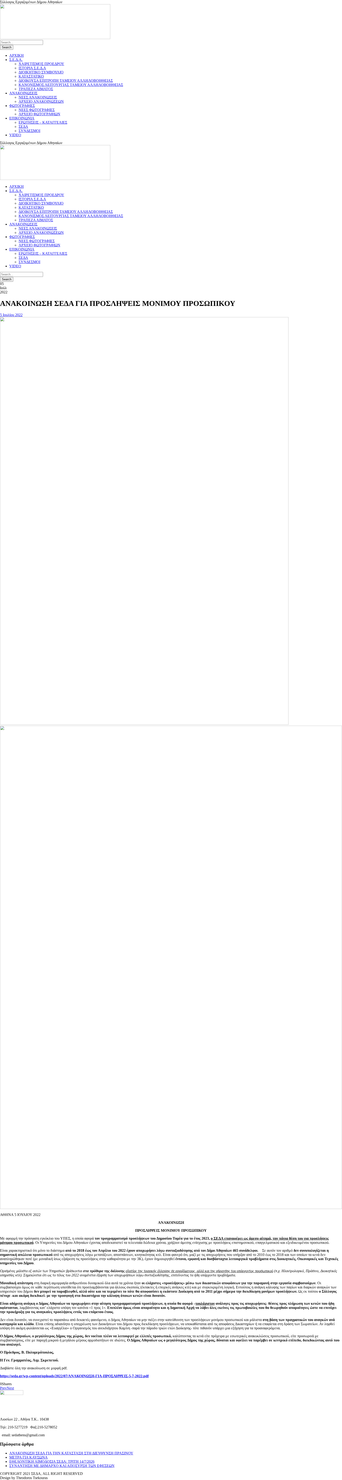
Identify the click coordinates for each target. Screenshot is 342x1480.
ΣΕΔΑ (23, 127)
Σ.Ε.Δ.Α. (16, 60)
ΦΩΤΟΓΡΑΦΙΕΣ (22, 106)
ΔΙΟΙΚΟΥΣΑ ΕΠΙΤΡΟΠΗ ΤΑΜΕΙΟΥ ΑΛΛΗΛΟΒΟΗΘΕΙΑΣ (66, 81)
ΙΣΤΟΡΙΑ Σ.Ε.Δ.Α (32, 68)
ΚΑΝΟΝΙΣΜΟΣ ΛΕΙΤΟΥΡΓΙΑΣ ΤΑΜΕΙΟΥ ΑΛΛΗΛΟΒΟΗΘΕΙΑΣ (71, 85)
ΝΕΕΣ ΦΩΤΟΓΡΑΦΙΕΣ (37, 110)
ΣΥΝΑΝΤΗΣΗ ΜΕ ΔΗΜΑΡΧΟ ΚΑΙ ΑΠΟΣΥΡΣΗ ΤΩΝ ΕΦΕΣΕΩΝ (61, 1466)
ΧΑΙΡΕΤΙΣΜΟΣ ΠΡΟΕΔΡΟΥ (41, 64)
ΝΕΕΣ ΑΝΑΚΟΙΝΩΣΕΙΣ (38, 97)
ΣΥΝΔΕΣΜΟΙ (29, 131)
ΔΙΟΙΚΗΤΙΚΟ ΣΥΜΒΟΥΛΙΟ (41, 72)
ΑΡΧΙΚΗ (16, 55)
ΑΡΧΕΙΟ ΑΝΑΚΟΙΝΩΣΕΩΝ (41, 101)
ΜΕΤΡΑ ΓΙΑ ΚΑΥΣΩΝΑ (28, 1457)
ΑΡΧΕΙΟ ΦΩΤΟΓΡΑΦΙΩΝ (39, 114)
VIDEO (15, 135)
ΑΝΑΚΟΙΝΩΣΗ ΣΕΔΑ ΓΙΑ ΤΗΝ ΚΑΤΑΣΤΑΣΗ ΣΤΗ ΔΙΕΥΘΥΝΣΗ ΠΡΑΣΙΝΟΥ (71, 1453)
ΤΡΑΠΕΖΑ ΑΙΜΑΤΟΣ (36, 89)
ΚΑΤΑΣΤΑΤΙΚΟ (31, 76)
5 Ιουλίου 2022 (11, 315)
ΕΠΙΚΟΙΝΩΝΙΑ (21, 118)
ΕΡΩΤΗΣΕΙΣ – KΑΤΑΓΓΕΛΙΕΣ (43, 122)
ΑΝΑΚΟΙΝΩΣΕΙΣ (23, 93)
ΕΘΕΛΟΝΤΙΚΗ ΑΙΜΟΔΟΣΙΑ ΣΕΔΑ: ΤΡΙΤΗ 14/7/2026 (51, 1461)
